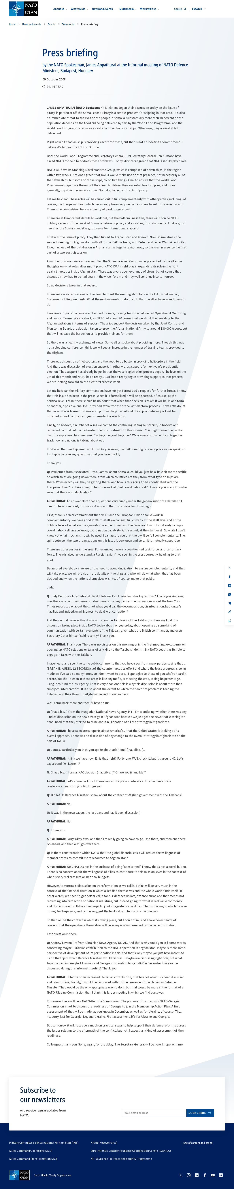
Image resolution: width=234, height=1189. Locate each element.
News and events (102, 9)
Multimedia (126, 9)
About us (58, 9)
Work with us (148, 9)
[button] (198, 9)
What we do (78, 9)
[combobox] (198, 9)
